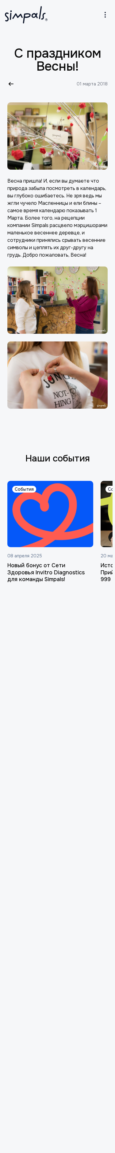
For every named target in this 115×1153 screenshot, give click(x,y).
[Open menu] (105, 14)
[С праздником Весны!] (57, 136)
